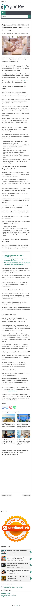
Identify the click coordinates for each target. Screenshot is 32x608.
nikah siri (25, 81)
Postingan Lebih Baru (6, 495)
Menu (3, 12)
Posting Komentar (24, 33)
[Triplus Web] (13, 7)
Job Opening (4, 597)
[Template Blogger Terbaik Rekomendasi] (12, 587)
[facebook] (3, 407)
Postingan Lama (26, 495)
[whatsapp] (14, 407)
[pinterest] (10, 407)
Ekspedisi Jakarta (5, 593)
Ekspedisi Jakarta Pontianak (8, 595)
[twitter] (6, 407)
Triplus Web (18, 605)
